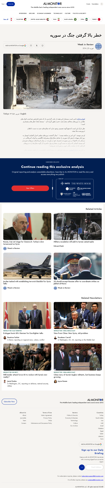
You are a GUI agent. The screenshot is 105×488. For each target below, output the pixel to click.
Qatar (101, 434)
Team (24, 421)
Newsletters (95, 4)
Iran (102, 421)
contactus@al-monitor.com (95, 480)
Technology (57, 13)
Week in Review (86, 44)
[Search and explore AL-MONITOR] (101, 4)
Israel (101, 426)
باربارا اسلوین (73, 150)
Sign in (4, 4)
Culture (67, 13)
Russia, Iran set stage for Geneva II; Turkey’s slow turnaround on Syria (23, 242)
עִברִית (12, 113)
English (23, 113)
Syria (101, 439)
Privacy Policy (47, 418)
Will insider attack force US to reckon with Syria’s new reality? (25, 375)
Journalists (23, 418)
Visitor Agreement (46, 415)
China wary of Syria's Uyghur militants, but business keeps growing (77, 375)
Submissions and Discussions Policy (41, 423)
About (24, 415)
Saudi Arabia (99, 418)
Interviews (23, 13)
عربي (17, 113)
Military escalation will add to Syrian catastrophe (74, 241)
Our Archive (74, 426)
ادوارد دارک (81, 119)
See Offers (30, 188)
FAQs (50, 421)
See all (5, 19)
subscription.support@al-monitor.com (92, 476)
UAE (102, 423)
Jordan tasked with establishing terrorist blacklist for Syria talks (27, 282)
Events (88, 4)
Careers (23, 423)
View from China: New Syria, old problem (71, 333)
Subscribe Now (9, 401)
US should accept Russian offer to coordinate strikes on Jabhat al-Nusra (76, 282)
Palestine (100, 428)
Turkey (101, 415)
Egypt (101, 431)
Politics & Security (79, 13)
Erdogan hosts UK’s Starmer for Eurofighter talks (23, 333)
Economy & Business (44, 13)
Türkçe (6, 113)
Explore (32, 13)
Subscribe (10, 4)
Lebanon (100, 436)
